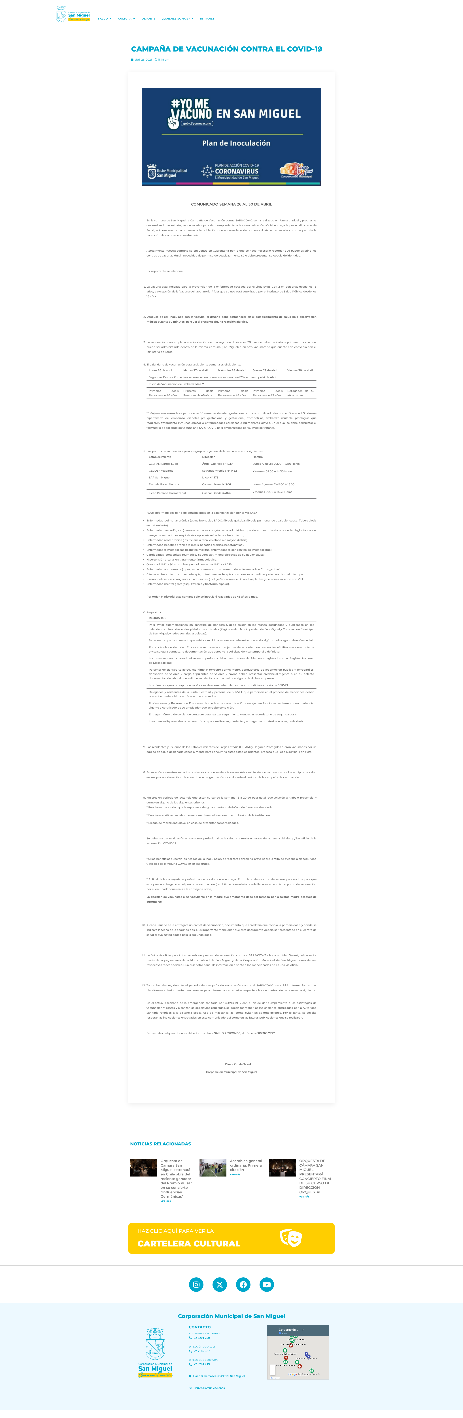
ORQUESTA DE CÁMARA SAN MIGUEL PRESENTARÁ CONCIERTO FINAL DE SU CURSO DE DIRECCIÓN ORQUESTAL (315, 1176)
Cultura (124, 18)
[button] (217, 1376)
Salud (103, 18)
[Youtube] (267, 1284)
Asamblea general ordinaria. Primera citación (246, 1165)
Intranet (207, 18)
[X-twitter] (220, 1284)
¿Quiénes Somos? (176, 18)
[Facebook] (243, 1284)
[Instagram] (196, 1284)
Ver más (166, 1201)
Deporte (149, 18)
